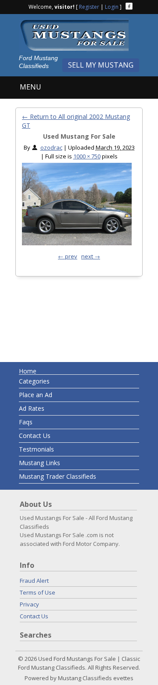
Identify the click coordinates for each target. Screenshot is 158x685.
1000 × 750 (87, 156)
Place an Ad (35, 395)
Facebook (129, 6)
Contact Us (34, 435)
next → (90, 256)
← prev (67, 256)
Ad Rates (31, 408)
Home (27, 371)
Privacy (29, 604)
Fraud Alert (34, 581)
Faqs (25, 422)
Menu (30, 87)
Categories (34, 381)
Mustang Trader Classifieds (57, 476)
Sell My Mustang (100, 65)
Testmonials (36, 449)
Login (111, 7)
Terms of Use (37, 592)
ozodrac (51, 147)
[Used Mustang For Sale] (77, 206)
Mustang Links (39, 463)
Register (89, 7)
